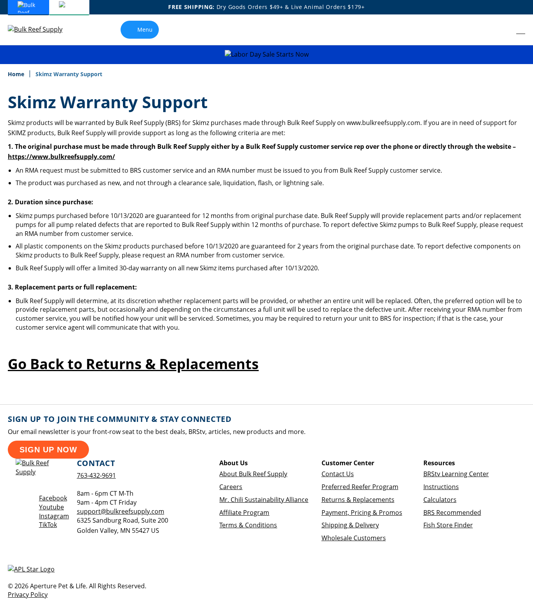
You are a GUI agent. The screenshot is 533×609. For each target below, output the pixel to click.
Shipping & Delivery (350, 525)
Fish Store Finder (448, 525)
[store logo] (41, 29)
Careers (230, 486)
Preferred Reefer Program (360, 486)
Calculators (440, 499)
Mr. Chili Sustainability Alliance (263, 499)
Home (17, 74)
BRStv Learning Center (456, 474)
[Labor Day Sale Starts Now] (266, 54)
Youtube (51, 507)
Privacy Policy (28, 594)
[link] (503, 29)
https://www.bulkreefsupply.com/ (61, 156)
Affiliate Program (244, 512)
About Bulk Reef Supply (253, 474)
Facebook (53, 498)
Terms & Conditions (248, 525)
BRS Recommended (452, 512)
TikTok (48, 524)
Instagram (54, 516)
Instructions (441, 486)
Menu (145, 29)
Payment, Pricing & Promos (362, 512)
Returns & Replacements (358, 499)
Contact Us (338, 474)
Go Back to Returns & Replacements (133, 363)
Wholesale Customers (354, 538)
